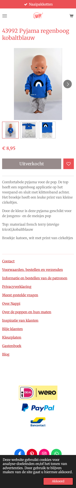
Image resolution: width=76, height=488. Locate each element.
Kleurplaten (11, 337)
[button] (10, 130)
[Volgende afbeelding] (67, 84)
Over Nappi (11, 303)
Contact (8, 261)
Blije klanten (12, 329)
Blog (6, 354)
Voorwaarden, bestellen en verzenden (32, 269)
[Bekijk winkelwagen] (71, 15)
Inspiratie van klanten (20, 320)
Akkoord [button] (58, 481)
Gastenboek (11, 346)
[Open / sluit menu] (4, 15)
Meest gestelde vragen (20, 295)
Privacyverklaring (16, 286)
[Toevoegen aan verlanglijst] (68, 164)
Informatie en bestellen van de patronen (34, 278)
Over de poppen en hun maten (26, 312)
